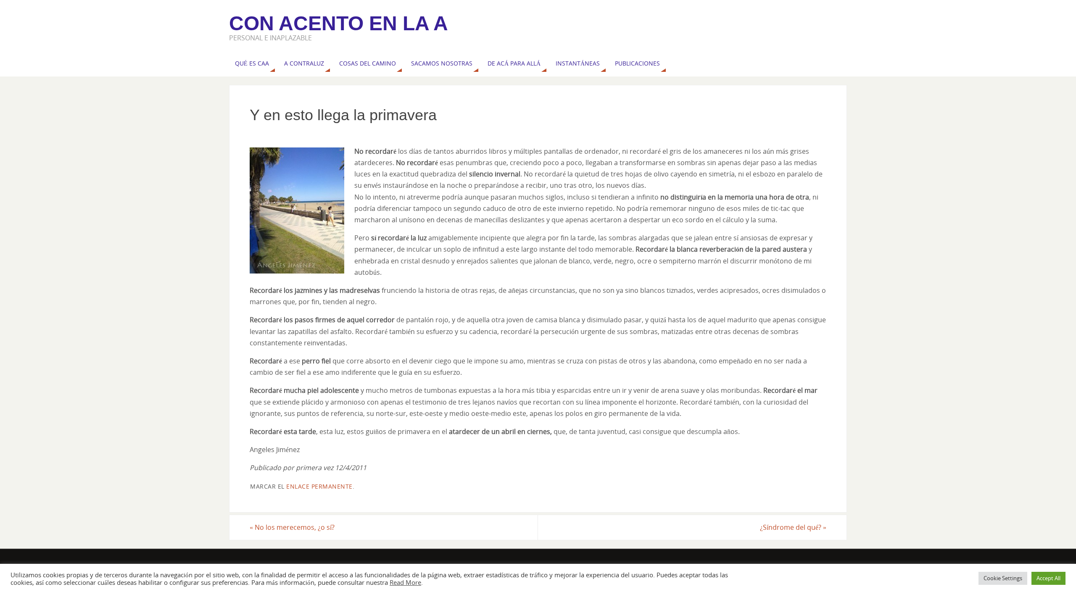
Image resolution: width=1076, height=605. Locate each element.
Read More (405, 582)
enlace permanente (319, 486)
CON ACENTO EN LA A (338, 23)
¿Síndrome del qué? (793, 527)
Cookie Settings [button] (1003, 578)
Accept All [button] (1048, 578)
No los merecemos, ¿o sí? (292, 527)
